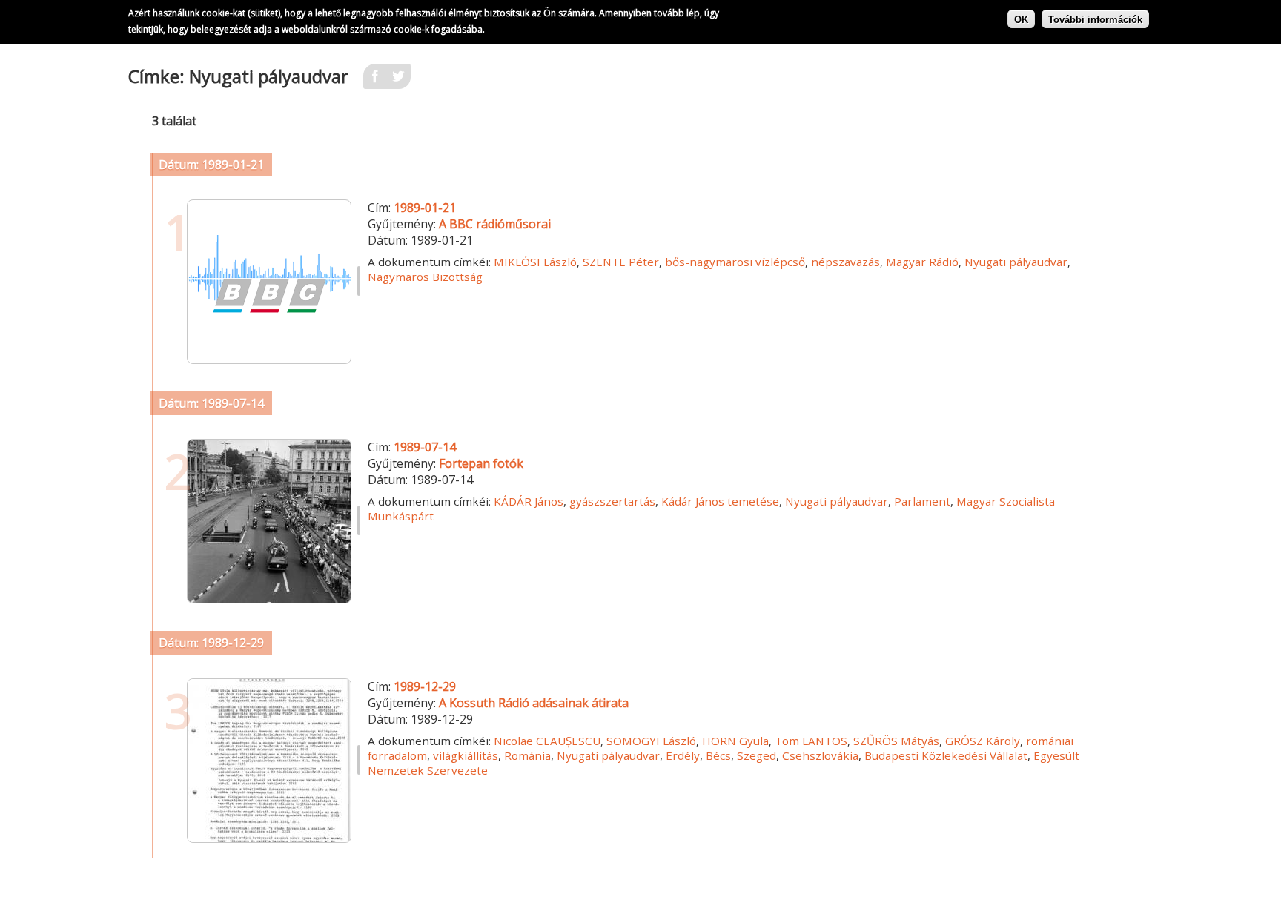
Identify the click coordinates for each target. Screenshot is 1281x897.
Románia (527, 755)
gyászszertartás (612, 501)
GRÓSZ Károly (982, 740)
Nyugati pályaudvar (1016, 261)
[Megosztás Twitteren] (399, 81)
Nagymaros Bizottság (425, 276)
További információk (1095, 18)
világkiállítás (465, 755)
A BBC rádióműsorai (495, 224)
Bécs (718, 755)
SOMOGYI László (651, 740)
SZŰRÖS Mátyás (896, 740)
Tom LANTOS (811, 740)
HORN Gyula (735, 740)
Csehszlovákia (820, 755)
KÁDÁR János (528, 501)
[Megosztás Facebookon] (375, 81)
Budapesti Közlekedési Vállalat (945, 755)
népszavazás (845, 261)
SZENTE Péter (621, 261)
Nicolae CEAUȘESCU (547, 740)
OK (1021, 18)
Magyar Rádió (922, 261)
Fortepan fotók (481, 463)
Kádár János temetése (720, 501)
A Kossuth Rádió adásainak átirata (534, 703)
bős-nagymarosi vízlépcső (735, 261)
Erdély (683, 755)
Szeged (756, 755)
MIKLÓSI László (535, 261)
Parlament (922, 501)
